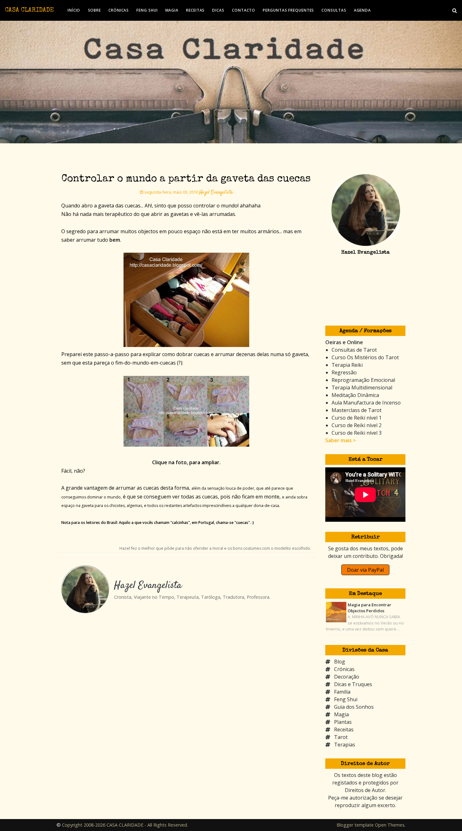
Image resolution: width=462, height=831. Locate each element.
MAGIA (172, 10)
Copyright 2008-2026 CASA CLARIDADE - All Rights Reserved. (125, 825)
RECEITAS (195, 10)
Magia (341, 714)
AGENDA (362, 10)
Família (342, 691)
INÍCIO (74, 10)
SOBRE (94, 10)
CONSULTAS (334, 10)
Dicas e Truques (353, 684)
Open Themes (389, 825)
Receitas (344, 729)
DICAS (218, 10)
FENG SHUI (146, 10)
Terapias (344, 744)
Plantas (343, 721)
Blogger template (355, 825)
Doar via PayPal (365, 569)
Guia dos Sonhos (354, 706)
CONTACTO (243, 10)
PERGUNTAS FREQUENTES (288, 10)
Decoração (346, 676)
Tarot (341, 737)
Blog (339, 661)
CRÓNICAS (118, 10)
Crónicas (344, 669)
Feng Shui (345, 699)
